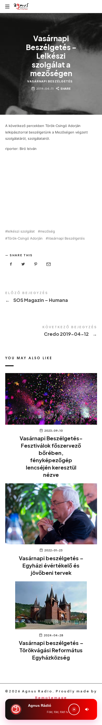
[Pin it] (36, 264)
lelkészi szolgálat (21, 231)
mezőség (47, 231)
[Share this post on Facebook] (11, 264)
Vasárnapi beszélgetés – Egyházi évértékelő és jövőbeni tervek (51, 565)
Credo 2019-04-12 (51, 332)
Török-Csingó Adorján (25, 238)
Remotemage (51, 698)
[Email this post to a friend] (48, 264)
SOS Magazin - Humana (51, 298)
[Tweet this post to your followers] (23, 264)
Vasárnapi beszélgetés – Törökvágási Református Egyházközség (51, 650)
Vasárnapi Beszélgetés (50, 81)
